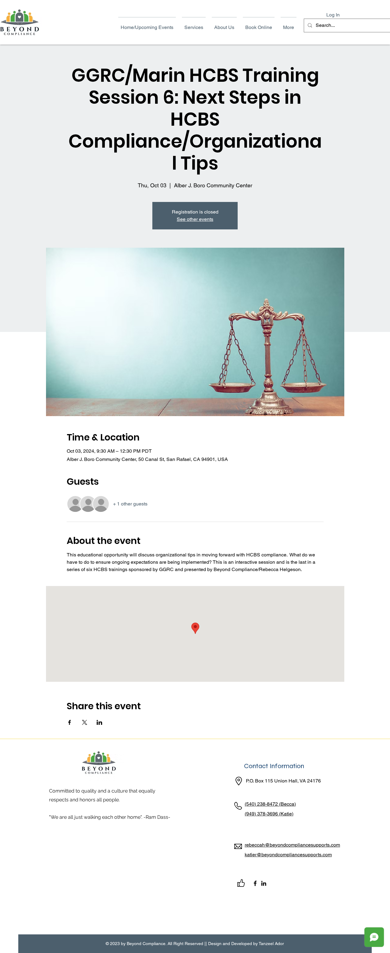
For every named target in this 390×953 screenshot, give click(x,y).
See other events (195, 219)
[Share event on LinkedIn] (99, 722)
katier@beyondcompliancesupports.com (288, 855)
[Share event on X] (84, 722)
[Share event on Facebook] (70, 722)
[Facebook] (255, 883)
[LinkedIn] (263, 883)
